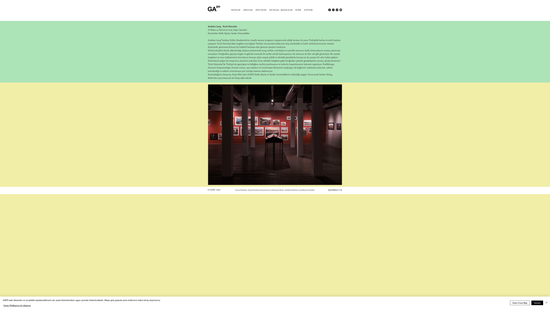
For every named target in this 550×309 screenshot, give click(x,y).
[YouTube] (340, 10)
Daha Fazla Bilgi (519, 302)
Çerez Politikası (241, 190)
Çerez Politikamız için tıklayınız (17, 305)
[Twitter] (337, 10)
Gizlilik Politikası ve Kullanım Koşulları (300, 190)
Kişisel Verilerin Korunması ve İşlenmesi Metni (266, 190)
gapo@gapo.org (335, 189)
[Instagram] (333, 10)
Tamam (537, 302)
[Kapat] (546, 303)
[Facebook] (329, 10)
